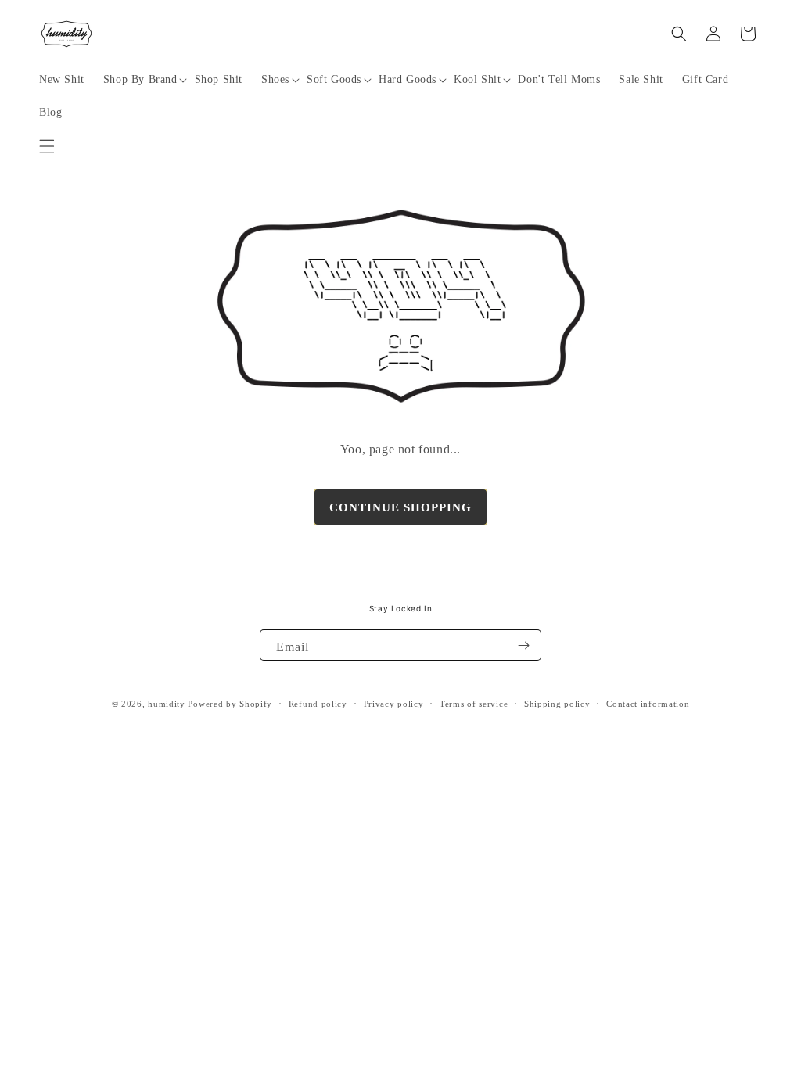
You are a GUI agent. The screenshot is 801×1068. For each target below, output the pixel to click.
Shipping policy (557, 703)
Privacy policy (394, 703)
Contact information (647, 703)
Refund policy (318, 703)
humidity (166, 703)
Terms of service (474, 703)
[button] (47, 146)
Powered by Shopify (230, 703)
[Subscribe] (523, 645)
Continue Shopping (400, 507)
